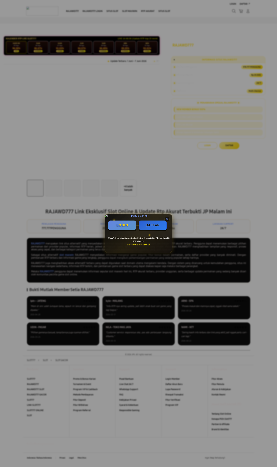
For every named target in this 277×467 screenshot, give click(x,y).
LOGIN (122, 225)
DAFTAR (153, 225)
